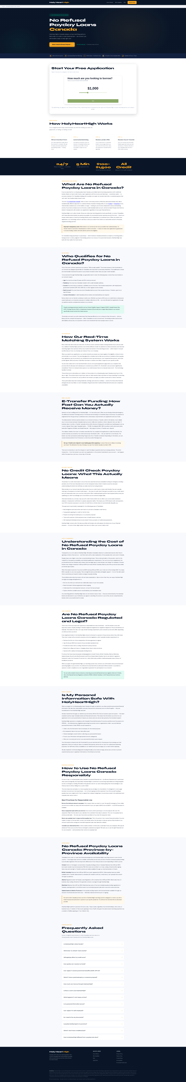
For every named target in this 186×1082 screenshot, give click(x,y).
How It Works (110, 2)
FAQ (125, 2)
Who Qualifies (118, 2)
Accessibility (119, 1060)
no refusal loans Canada (73, 201)
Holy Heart (59, 2)
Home (3, 6)
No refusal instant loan (122, 1062)
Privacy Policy (120, 1053)
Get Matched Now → (62, 44)
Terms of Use (119, 1056)
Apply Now (132, 2)
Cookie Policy (120, 1058)
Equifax (110, 203)
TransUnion (117, 203)
